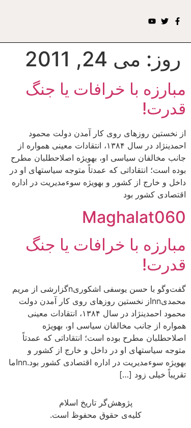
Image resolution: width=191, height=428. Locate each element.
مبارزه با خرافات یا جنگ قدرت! (105, 98)
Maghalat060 (134, 217)
